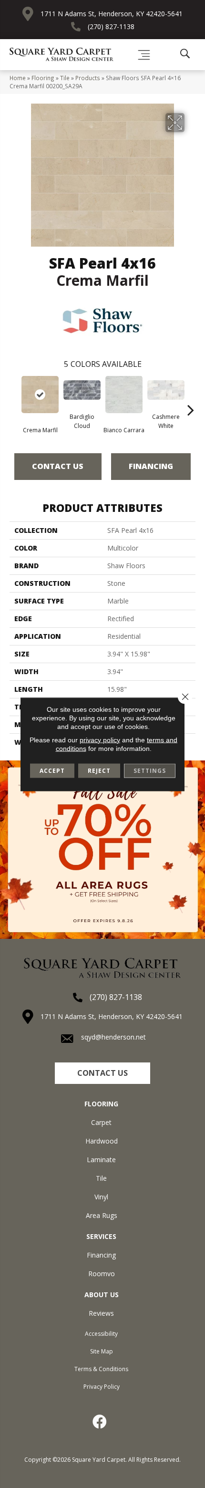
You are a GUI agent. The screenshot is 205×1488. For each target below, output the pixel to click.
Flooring (42, 78)
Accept (52, 770)
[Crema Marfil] (40, 395)
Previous (14, 395)
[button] (102, 1073)
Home (18, 78)
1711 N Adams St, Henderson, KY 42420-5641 (112, 13)
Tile (65, 78)
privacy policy (100, 739)
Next (191, 395)
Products (87, 78)
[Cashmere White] (166, 390)
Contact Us (57, 466)
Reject (99, 770)
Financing (151, 466)
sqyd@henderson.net (113, 1036)
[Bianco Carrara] (124, 395)
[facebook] (100, 1421)
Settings (149, 770)
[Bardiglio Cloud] (82, 390)
